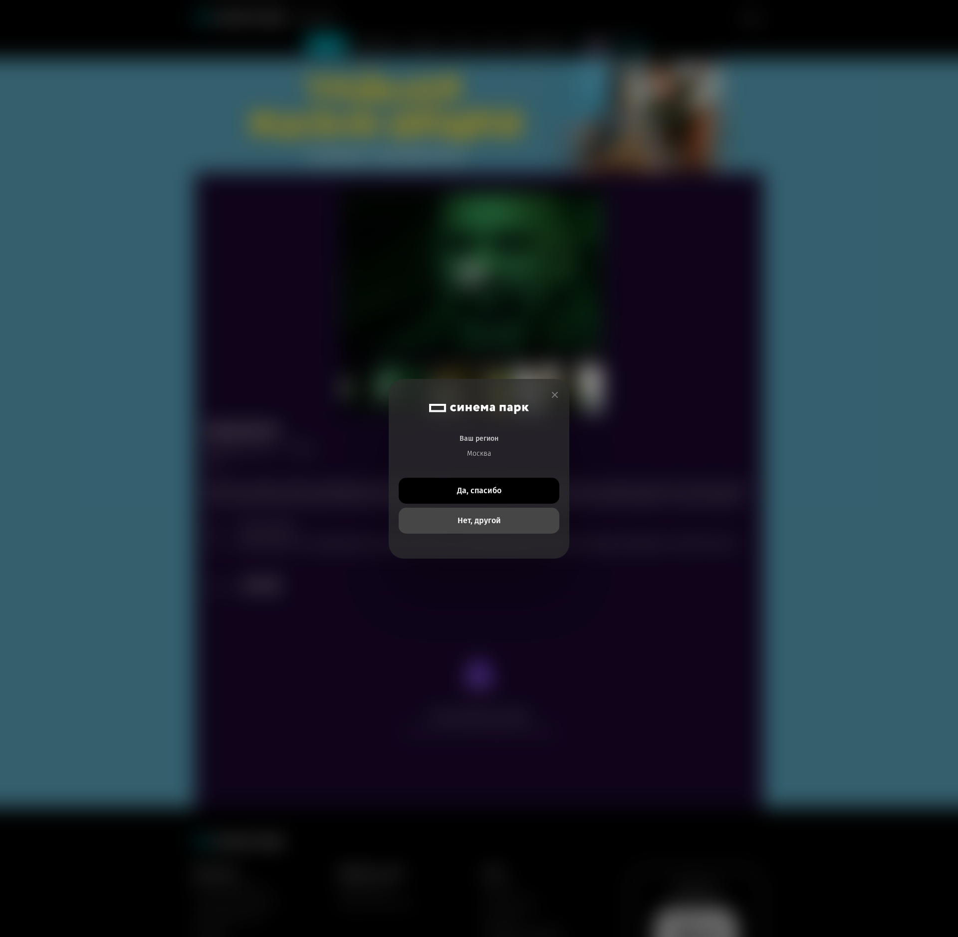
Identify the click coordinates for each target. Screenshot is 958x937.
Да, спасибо (479, 490)
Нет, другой (479, 520)
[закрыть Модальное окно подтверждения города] (555, 395)
